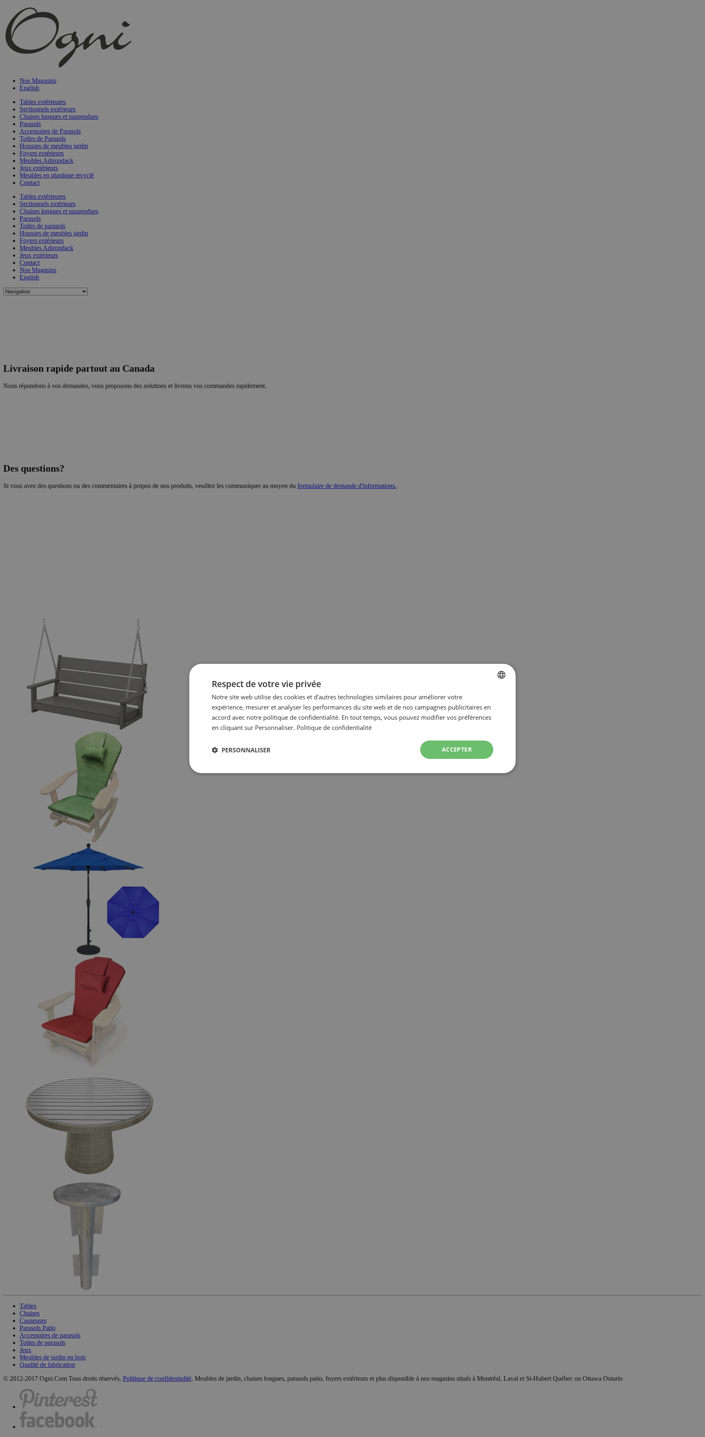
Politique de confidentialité (334, 727)
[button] (241, 749)
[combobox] (501, 675)
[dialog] (352, 718)
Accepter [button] (457, 749)
